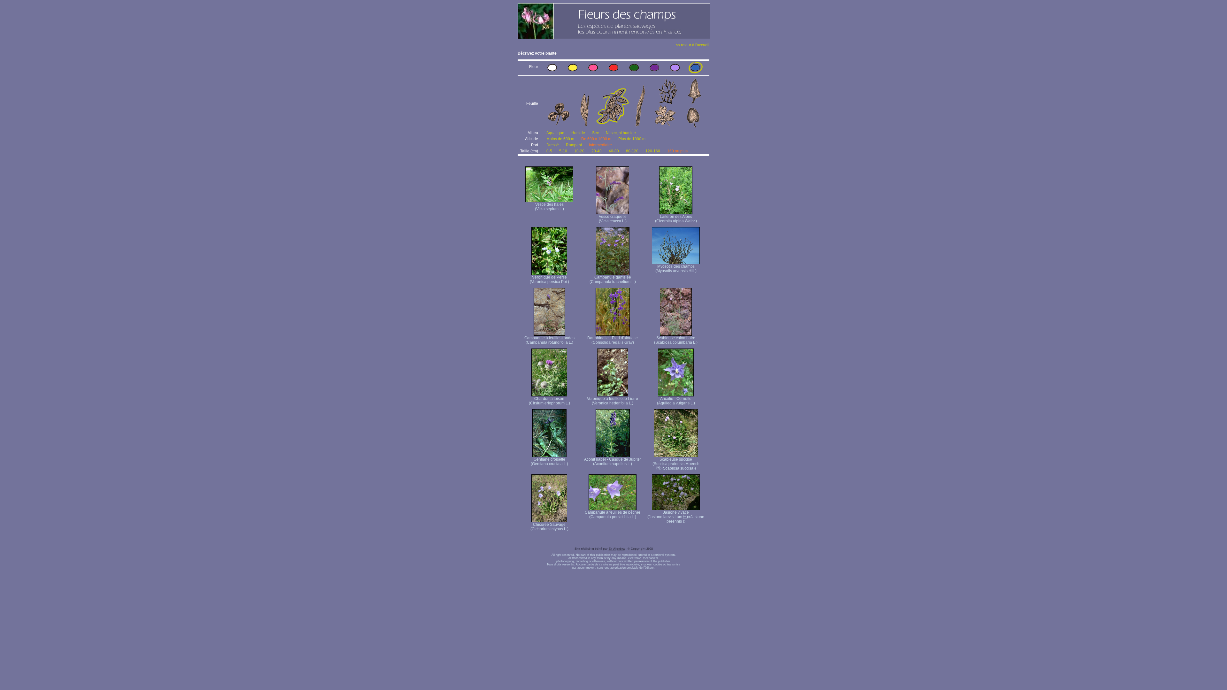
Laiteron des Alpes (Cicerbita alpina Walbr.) (676, 218)
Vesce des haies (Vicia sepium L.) (549, 206)
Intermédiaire (600, 145)
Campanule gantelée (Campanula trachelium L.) (613, 279)
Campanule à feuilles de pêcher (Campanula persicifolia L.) (612, 514)
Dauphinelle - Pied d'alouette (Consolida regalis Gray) (612, 340)
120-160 (652, 151)
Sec (595, 133)
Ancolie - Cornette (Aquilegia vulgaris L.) (676, 400)
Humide (578, 133)
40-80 (614, 151)
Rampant (574, 145)
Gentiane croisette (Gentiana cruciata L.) (549, 461)
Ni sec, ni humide (621, 133)
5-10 (563, 151)
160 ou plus (677, 151)
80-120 (632, 151)
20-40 (596, 151)
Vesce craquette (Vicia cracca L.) (613, 218)
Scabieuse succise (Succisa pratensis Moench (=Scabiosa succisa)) (675, 464)
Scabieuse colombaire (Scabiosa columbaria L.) (676, 340)
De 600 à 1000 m (596, 139)
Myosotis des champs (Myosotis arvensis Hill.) (676, 268)
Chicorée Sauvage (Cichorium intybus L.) (549, 526)
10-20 (579, 151)
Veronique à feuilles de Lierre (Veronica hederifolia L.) (612, 400)
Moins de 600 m (560, 139)
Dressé (552, 145)
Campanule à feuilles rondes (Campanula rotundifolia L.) (549, 340)
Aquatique (555, 133)
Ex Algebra (617, 548)
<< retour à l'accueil (692, 45)
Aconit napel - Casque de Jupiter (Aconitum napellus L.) (612, 461)
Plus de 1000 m (631, 139)
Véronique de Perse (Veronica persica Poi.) (549, 279)
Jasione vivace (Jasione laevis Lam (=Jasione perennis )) (675, 517)
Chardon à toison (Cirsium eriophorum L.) (549, 400)
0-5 (549, 151)
